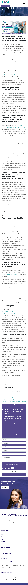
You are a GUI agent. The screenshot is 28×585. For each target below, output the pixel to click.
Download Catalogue (6, 6)
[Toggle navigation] (24, 3)
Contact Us (3, 541)
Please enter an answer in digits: (10, 464)
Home (2, 534)
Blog (2, 539)
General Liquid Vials (5, 551)
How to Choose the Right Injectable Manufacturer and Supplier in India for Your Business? (14, 430)
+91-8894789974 (17, 395)
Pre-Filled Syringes (4, 558)
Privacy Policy (6, 579)
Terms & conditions (20, 579)
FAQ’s (2, 543)
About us (2, 536)
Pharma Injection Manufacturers (10, 274)
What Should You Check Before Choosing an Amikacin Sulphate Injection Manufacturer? (14, 411)
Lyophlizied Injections (5, 555)
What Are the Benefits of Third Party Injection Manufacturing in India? (13, 418)
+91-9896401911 (7, 395)
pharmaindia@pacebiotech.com (13, 397)
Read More (4, 487)
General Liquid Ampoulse (6, 553)
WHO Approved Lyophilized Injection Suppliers (13, 399)
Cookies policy (13, 579)
